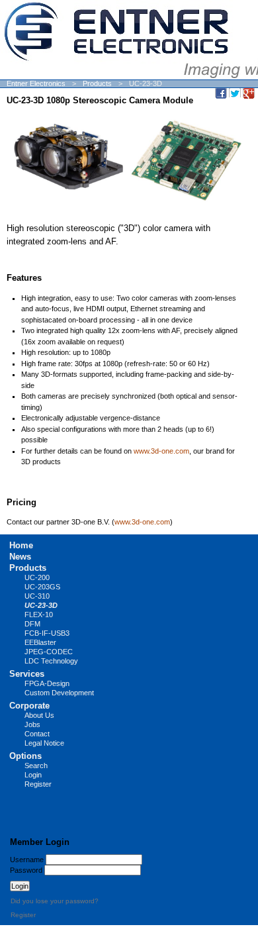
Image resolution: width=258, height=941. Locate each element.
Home (21, 545)
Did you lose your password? (55, 901)
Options (25, 756)
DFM (32, 624)
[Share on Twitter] (235, 92)
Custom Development (59, 693)
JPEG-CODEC (48, 652)
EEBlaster (40, 642)
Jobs (32, 724)
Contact (37, 734)
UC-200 (37, 577)
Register (38, 784)
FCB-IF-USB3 (46, 633)
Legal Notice (44, 743)
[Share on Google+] (249, 92)
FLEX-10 (38, 615)
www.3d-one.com (161, 451)
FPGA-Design (46, 683)
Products (97, 83)
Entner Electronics (36, 83)
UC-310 (37, 596)
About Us (39, 715)
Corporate (29, 706)
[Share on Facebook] (221, 92)
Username (27, 860)
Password (26, 870)
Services (26, 674)
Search (36, 765)
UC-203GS (42, 587)
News (20, 557)
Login (33, 775)
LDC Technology (51, 661)
